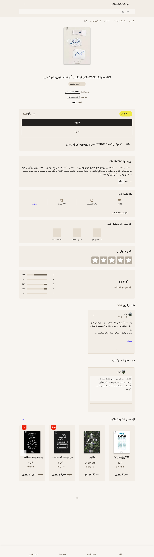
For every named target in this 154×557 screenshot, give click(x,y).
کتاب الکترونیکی (119, 20)
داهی (74, 102)
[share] (70, 69)
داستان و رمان (95, 20)
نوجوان (107, 20)
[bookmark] (84, 69)
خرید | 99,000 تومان (77, 553)
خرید (77, 122)
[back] (133, 4)
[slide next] (23, 453)
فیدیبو (131, 20)
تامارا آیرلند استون (72, 91)
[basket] (28, 4)
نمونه (77, 131)
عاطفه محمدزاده (73, 97)
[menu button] (21, 4)
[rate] (128, 260)
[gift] (77, 69)
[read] (57, 232)
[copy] (25, 144)
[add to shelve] (97, 232)
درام (85, 20)
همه (24, 419)
